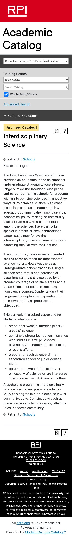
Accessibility (36, 479)
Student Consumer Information (36, 475)
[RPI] (17, 11)
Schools (29, 159)
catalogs (23, 523)
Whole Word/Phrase (23, 94)
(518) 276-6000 (36, 460)
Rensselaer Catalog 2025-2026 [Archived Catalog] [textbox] (31, 61)
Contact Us (36, 464)
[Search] (66, 87)
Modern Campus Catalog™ (45, 532)
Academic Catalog (27, 38)
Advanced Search (16, 104)
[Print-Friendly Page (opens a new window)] (57, 131)
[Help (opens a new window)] (64, 131)
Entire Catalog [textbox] (12, 79)
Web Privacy (40, 471)
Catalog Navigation (23, 116)
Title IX (58, 471)
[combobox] (36, 61)
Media (24, 471)
